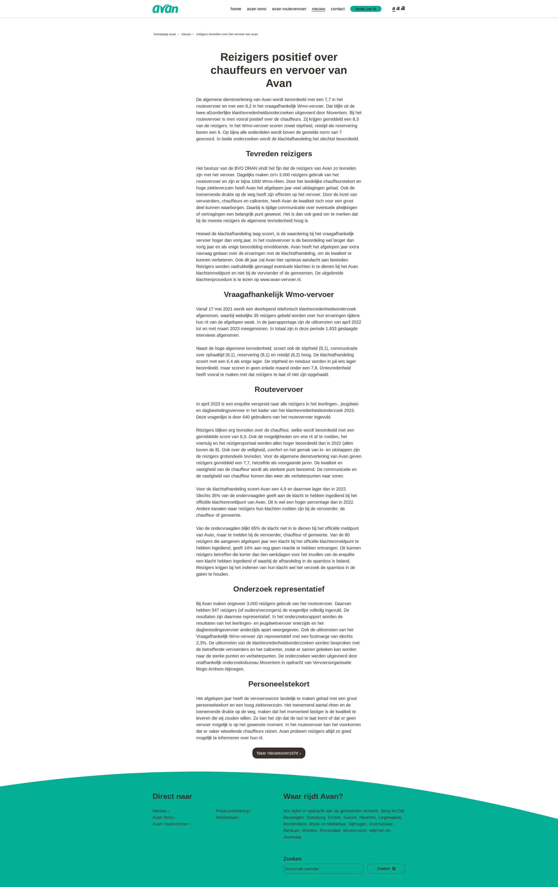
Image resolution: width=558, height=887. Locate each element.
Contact (338, 9)
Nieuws (318, 9)
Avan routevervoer (289, 9)
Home (236, 9)
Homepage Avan (165, 34)
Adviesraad (226, 817)
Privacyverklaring (232, 810)
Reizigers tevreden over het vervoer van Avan (227, 34)
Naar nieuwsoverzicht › (279, 753)
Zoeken (292, 859)
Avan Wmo (256, 9)
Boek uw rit (366, 9)
